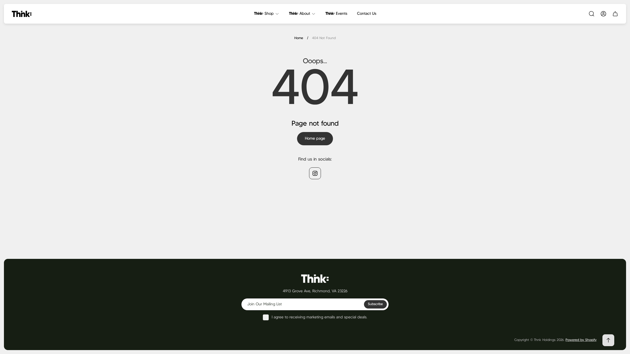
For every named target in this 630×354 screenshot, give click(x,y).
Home (298, 38)
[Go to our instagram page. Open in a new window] (315, 173)
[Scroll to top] (608, 340)
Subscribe (375, 304)
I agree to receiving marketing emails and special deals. (319, 317)
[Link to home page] (315, 278)
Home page (315, 138)
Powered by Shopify (581, 340)
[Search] (591, 13)
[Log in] (603, 13)
